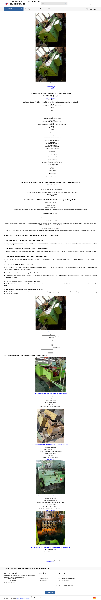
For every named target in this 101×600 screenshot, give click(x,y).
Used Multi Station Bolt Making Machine (67, 583)
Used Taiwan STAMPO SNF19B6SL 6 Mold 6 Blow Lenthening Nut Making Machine (50, 547)
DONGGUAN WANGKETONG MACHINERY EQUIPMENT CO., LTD (25, 3)
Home (52, 87)
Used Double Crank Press (64, 580)
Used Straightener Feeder (64, 576)
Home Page (28, 9)
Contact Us (47, 9)
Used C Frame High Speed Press (65, 585)
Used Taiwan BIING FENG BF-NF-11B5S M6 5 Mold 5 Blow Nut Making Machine (50, 444)
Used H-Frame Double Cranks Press (66, 578)
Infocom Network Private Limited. (23, 598)
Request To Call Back (50, 86)
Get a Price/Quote (50, 98)
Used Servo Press (62, 588)
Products (52, 88)
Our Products (9, 8)
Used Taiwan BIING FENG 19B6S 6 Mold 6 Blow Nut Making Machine (50, 393)
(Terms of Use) (54, 597)
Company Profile (38, 9)
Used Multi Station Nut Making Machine (52, 89)
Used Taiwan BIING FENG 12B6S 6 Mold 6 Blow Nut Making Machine (50, 496)
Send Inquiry (51, 84)
